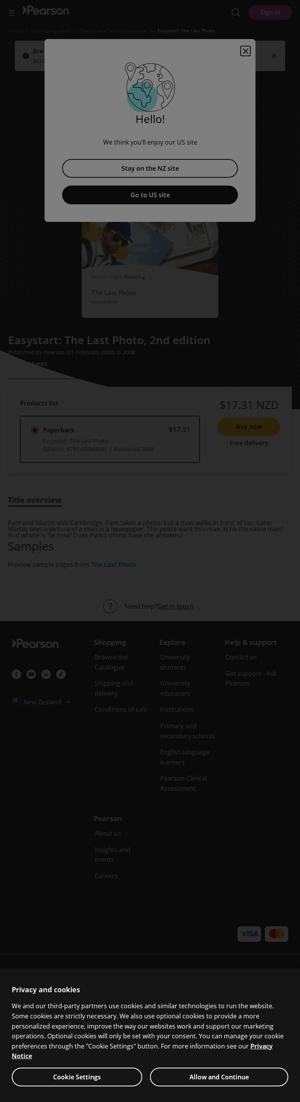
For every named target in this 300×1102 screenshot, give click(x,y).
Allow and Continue (219, 1077)
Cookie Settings (77, 1077)
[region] (150, 1035)
